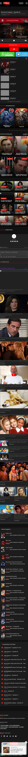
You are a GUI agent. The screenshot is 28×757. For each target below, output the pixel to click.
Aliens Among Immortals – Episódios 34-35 (14, 679)
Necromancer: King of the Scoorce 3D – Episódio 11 (15, 659)
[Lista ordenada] (8, 257)
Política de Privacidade (11, 755)
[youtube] (16, 736)
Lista (14, 49)
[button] (9, 130)
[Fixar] (6, 257)
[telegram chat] (13, 736)
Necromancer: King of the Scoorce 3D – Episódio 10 (15, 663)
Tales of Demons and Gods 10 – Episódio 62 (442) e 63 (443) (15, 687)
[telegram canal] (10, 736)
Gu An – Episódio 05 (9, 691)
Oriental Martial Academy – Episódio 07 (13, 703)
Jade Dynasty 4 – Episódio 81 (11, 651)
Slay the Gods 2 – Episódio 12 (11, 695)
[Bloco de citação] (12, 257)
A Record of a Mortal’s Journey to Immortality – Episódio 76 (15, 683)
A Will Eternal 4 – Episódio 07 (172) (12, 647)
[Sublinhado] (5, 257)
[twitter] (7, 736)
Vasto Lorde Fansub (14, 725)
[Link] (13, 257)
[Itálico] (3, 257)
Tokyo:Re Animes (4, 725)
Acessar (26, 247)
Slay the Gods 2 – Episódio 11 (11, 699)
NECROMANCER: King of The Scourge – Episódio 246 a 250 (15, 671)
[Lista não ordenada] (10, 257)
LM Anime (21, 727)
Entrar (21, 3)
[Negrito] (1, 257)
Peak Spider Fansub (13, 727)
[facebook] (1, 736)
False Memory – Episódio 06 (11, 675)
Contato (20, 755)
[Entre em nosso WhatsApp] (7, 54)
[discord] (4, 736)
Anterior (4, 49)
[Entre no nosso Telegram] (21, 54)
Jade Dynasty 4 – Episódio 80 (11, 655)
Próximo (23, 49)
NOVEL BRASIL (3, 728)
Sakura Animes (4, 727)
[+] (15, 256)
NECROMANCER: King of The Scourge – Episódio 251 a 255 (15, 667)
